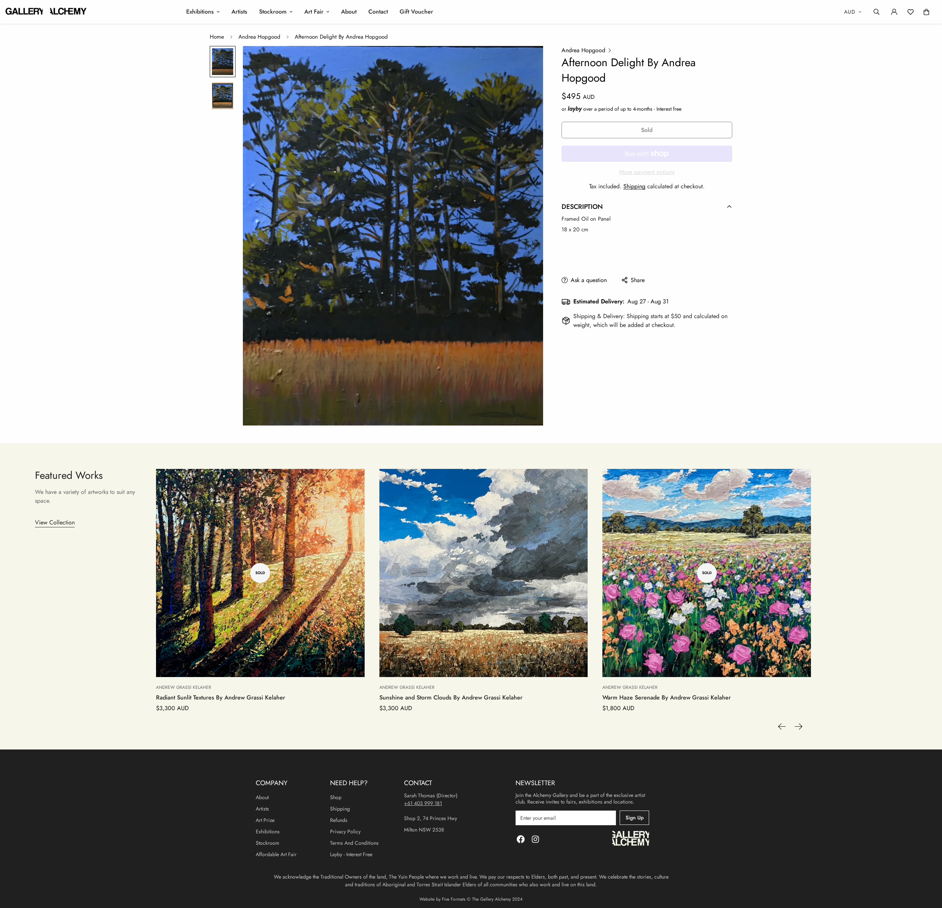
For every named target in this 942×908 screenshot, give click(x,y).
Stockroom (273, 11)
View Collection (55, 522)
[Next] (798, 726)
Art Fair (313, 11)
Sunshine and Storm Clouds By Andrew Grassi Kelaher (451, 697)
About (349, 11)
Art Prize (265, 820)
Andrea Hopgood (259, 37)
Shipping (634, 186)
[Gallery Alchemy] (46, 11)
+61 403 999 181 (423, 803)
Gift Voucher (416, 11)
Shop (335, 797)
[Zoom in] (527, 61)
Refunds (338, 820)
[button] (926, 12)
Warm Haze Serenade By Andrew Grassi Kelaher (666, 697)
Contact (378, 11)
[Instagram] (535, 839)
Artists (239, 11)
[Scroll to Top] (927, 867)
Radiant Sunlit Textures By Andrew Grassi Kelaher (220, 697)
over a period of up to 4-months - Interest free (624, 109)
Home (217, 37)
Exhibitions (200, 11)
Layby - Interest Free (351, 854)
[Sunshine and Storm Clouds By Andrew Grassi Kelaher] (483, 573)
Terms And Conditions (354, 843)
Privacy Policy (345, 831)
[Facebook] (521, 839)
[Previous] (782, 726)
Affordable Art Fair (276, 854)
